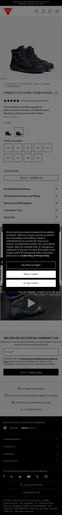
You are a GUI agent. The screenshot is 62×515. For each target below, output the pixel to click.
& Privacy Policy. (41, 255)
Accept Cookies (31, 283)
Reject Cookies (31, 274)
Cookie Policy (26, 255)
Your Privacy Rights (31, 265)
